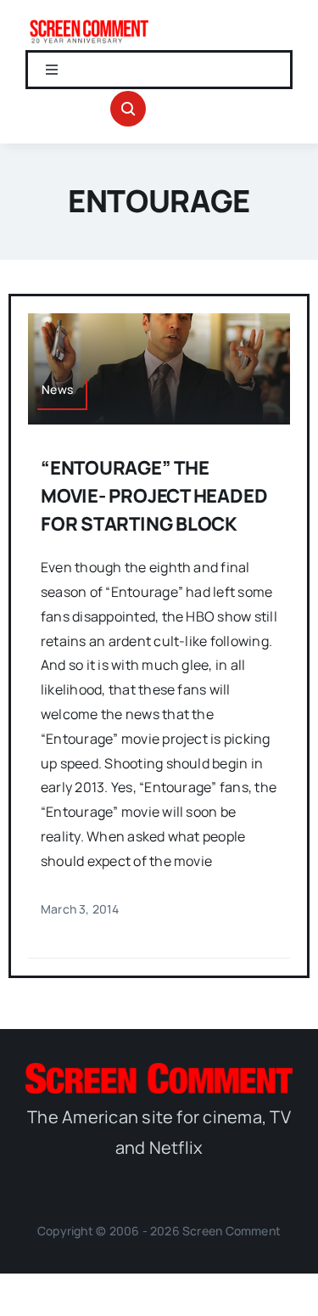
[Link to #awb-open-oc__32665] (128, 109)
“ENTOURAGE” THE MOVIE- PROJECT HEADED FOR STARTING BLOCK (154, 496)
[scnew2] (89, 23)
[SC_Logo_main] (159, 1069)
